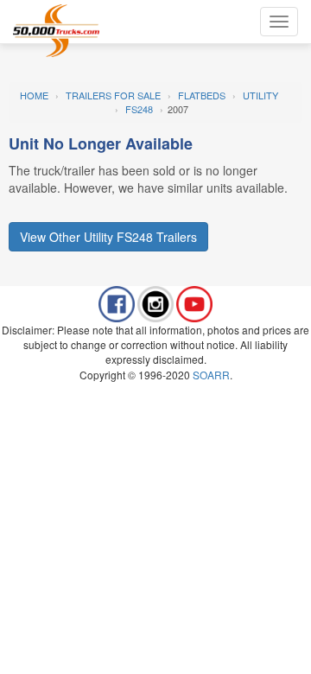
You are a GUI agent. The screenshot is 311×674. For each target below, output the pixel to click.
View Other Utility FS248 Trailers (108, 236)
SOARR (211, 374)
